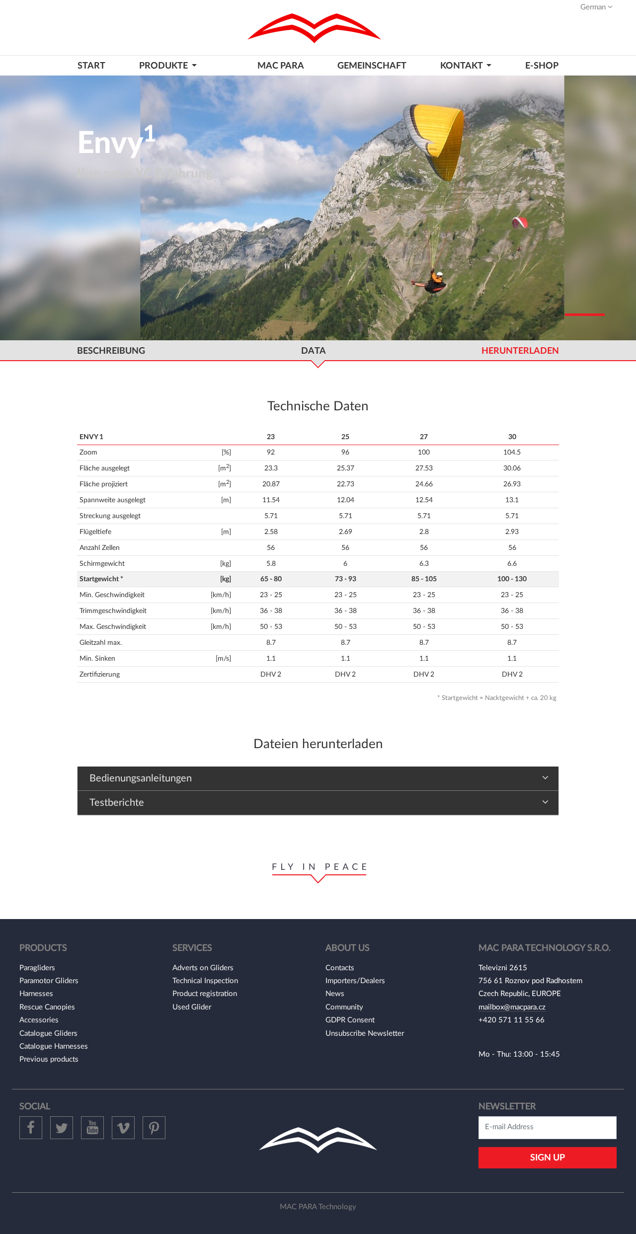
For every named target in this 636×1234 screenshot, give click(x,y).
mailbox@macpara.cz (512, 1007)
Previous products (49, 1059)
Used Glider (191, 1007)
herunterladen (520, 351)
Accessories (39, 1020)
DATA (313, 351)
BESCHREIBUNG (111, 351)
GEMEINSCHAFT (371, 66)
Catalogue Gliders (48, 1033)
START (91, 66)
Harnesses (36, 994)
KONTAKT (462, 66)
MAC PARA (280, 66)
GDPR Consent (350, 1020)
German (594, 7)
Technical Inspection (205, 981)
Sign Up (547, 1157)
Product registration (204, 994)
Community (344, 1007)
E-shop (541, 66)
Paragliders (37, 968)
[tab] (318, 779)
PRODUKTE (164, 66)
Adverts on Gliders (203, 968)
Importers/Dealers (355, 981)
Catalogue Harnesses (53, 1046)
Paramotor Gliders (49, 981)
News (334, 994)
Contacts (339, 968)
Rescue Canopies (47, 1007)
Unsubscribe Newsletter (364, 1033)
